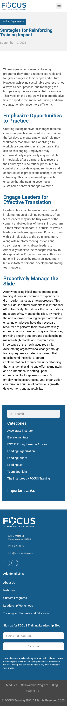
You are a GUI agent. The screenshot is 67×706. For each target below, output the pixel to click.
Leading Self (15, 464)
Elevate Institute (17, 437)
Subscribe (33, 646)
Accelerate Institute (20, 430)
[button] (59, 6)
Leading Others (17, 458)
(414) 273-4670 (16, 546)
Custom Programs (15, 598)
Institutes (9, 590)
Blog (55, 685)
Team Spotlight (17, 471)
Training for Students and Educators (26, 613)
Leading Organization (13, 21)
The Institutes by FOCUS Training (28, 478)
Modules (11, 685)
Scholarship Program (34, 685)
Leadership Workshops (18, 605)
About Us (9, 582)
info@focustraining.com (21, 553)
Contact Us (32, 691)
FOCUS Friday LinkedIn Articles (27, 444)
